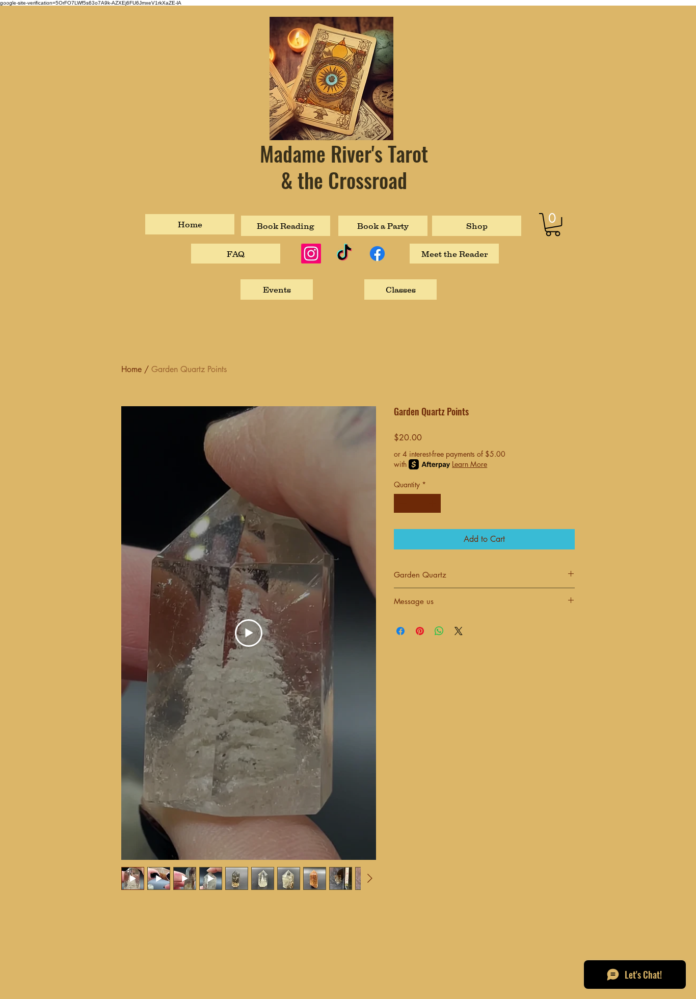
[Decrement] (401, 503)
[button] (553, 224)
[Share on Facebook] (400, 631)
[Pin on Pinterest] (420, 631)
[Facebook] (377, 254)
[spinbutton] (417, 503)
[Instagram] (311, 254)
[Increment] (432, 503)
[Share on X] (458, 631)
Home (131, 369)
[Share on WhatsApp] (439, 631)
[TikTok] (344, 254)
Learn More (469, 464)
